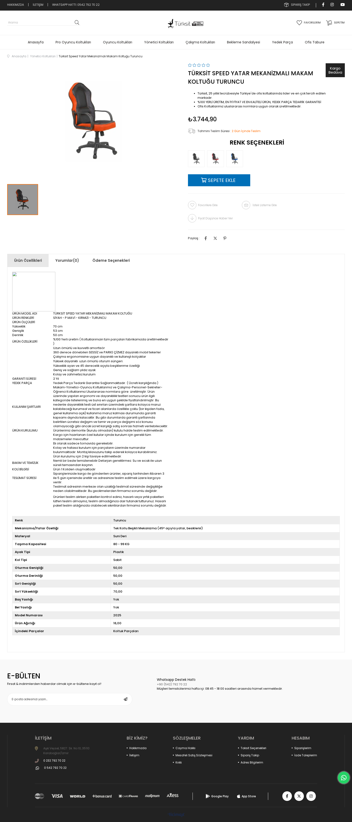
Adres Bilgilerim (252, 762)
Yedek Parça (282, 42)
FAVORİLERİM (312, 22)
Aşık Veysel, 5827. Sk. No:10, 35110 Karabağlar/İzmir (66, 750)
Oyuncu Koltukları (117, 42)
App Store (249, 796)
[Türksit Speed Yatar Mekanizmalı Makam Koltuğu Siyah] (197, 158)
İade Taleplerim (305, 755)
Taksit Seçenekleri (253, 748)
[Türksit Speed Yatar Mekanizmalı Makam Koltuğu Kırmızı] (216, 158)
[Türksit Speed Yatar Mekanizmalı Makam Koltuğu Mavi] (235, 158)
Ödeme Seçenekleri (111, 260)
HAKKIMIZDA (15, 4)
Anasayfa (36, 42)
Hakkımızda (138, 748)
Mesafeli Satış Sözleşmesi (194, 755)
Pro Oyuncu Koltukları (73, 42)
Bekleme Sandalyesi (243, 42)
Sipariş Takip (250, 755)
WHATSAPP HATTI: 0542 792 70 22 (76, 4)
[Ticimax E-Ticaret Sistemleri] (176, 815)
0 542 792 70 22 (55, 768)
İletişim (134, 755)
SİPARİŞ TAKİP (300, 5)
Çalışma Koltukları (200, 42)
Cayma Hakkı (185, 748)
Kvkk (179, 762)
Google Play (220, 796)
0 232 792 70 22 (54, 760)
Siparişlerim (302, 748)
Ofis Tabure (314, 42)
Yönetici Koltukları (159, 42)
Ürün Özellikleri (28, 260)
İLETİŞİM (38, 4)
